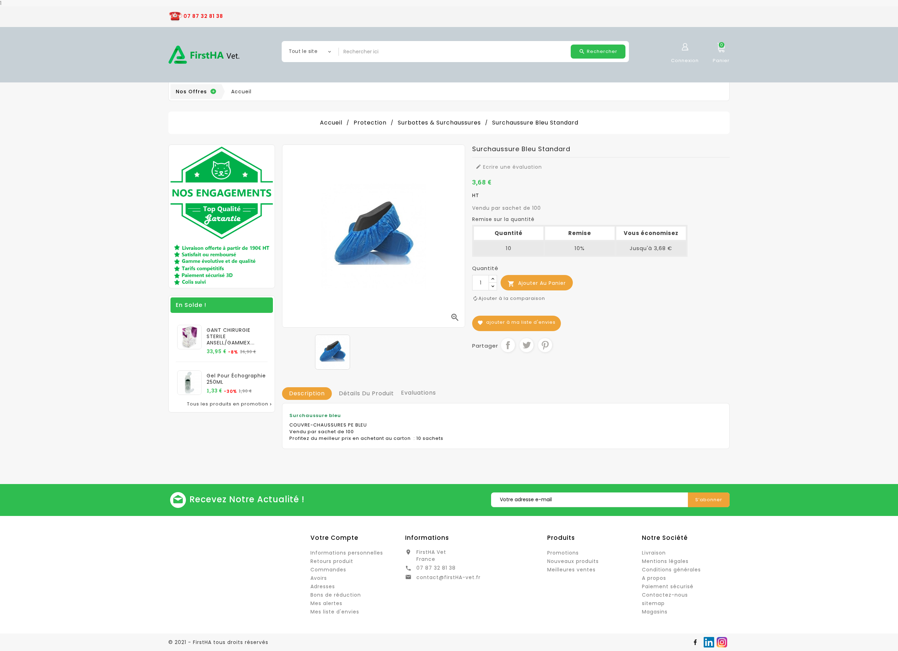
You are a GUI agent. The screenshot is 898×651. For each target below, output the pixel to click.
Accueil (241, 91)
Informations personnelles (346, 552)
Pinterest (545, 345)
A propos (654, 578)
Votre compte (334, 537)
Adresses (322, 586)
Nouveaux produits (573, 561)
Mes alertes (326, 603)
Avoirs (318, 578)
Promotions (563, 552)
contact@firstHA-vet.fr (448, 577)
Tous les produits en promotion (230, 404)
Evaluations (418, 393)
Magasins (655, 611)
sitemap (653, 603)
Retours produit (331, 561)
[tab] (307, 393)
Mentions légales (665, 561)
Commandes (328, 569)
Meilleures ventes (571, 569)
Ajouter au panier (537, 283)
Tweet (527, 345)
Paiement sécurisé (667, 586)
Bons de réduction (335, 594)
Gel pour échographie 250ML (236, 379)
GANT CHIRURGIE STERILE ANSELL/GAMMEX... (231, 336)
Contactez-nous (665, 594)
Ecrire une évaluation (509, 167)
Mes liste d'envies (334, 611)
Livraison (654, 552)
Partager (508, 345)
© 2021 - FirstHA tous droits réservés (218, 642)
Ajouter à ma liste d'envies (516, 322)
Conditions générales (671, 569)
